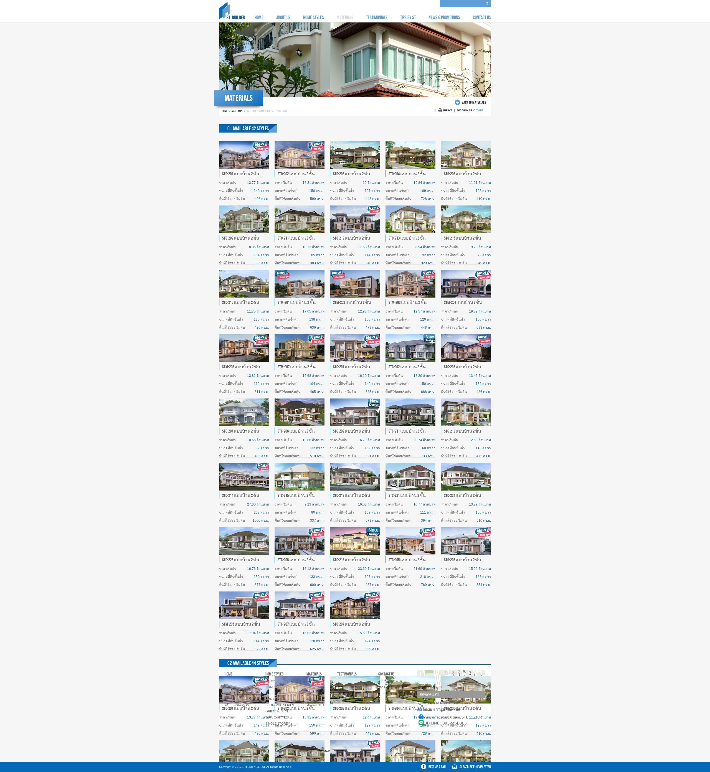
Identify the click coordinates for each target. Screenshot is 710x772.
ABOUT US (283, 17)
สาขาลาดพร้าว (429, 694)
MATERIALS (237, 111)
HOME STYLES (313, 17)
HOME (259, 17)
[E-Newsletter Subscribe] (469, 767)
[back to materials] (470, 103)
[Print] (445, 111)
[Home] (232, 18)
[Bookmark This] (470, 111)
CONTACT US (482, 17)
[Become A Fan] (434, 767)
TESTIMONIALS (376, 17)
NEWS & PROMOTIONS (444, 17)
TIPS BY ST (408, 17)
